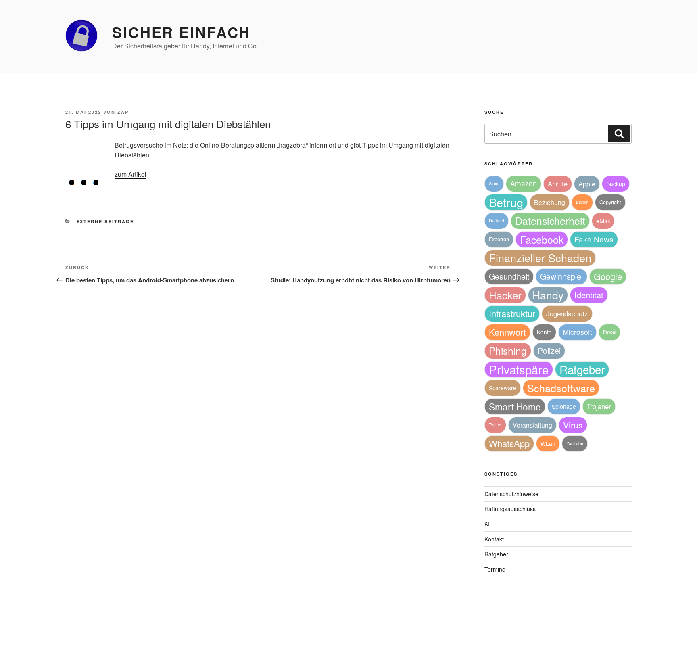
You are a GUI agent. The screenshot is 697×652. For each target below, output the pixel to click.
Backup (615, 184)
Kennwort (507, 332)
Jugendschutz (567, 313)
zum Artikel (130, 174)
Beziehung (549, 202)
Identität (588, 295)
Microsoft (577, 332)
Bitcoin (582, 202)
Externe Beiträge (105, 221)
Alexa (494, 183)
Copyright (610, 202)
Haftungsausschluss (510, 509)
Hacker (505, 294)
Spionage (564, 406)
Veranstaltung (532, 424)
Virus (573, 425)
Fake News (594, 239)
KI (487, 524)
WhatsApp (509, 443)
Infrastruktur (512, 313)
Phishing (508, 350)
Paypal (609, 332)
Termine (494, 569)
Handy (547, 295)
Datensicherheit (550, 220)
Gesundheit (509, 276)
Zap (123, 112)
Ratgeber (582, 369)
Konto (544, 332)
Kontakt (494, 539)
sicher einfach (181, 31)
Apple (586, 183)
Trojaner (599, 406)
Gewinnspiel (561, 276)
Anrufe (558, 183)
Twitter (495, 425)
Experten (499, 239)
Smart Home (515, 406)
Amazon (523, 183)
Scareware (502, 388)
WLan (547, 443)
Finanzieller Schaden (540, 257)
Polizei (549, 350)
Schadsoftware (561, 387)
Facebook (541, 239)
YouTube (574, 443)
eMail (603, 220)
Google (608, 276)
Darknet (496, 220)
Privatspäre (519, 369)
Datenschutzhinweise (511, 494)
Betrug (506, 202)
